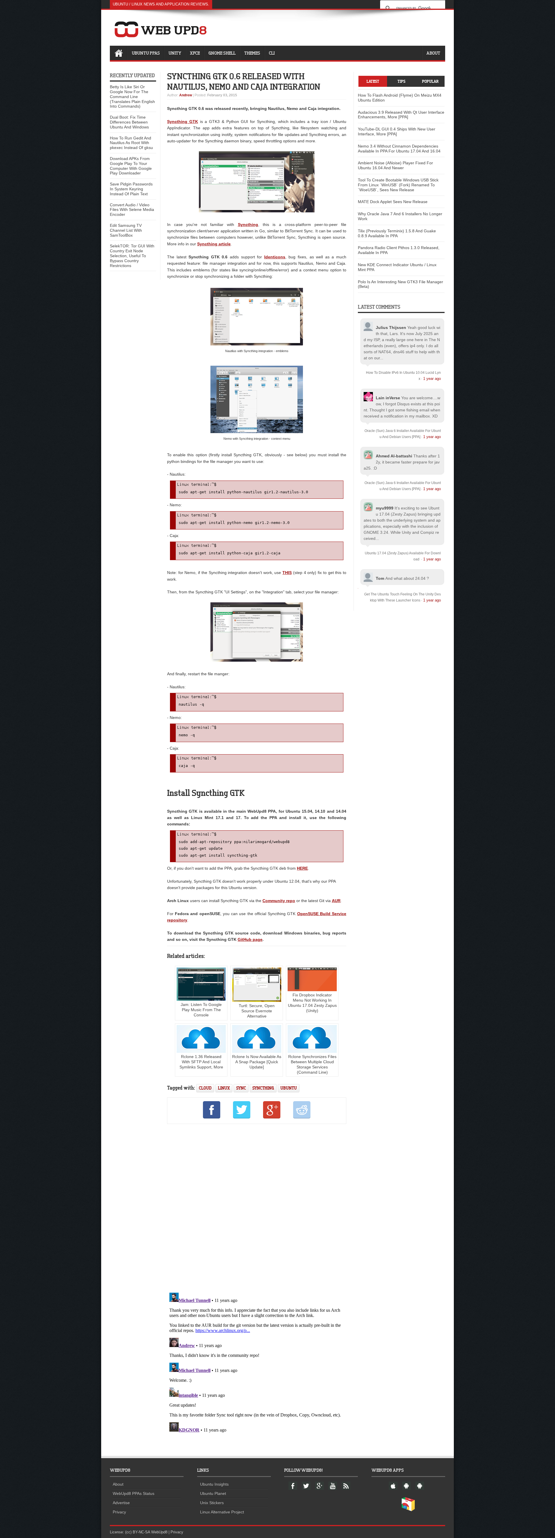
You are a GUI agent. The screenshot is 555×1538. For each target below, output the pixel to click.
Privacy (119, 1512)
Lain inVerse (388, 397)
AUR (336, 900)
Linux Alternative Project (222, 1512)
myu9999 (384, 508)
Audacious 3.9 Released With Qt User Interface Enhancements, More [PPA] (401, 114)
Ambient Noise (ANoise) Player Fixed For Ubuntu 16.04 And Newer (395, 165)
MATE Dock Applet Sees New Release (393, 201)
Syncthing (248, 224)
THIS (287, 572)
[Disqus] (256, 1207)
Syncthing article (214, 244)
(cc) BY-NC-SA (137, 1532)
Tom (380, 578)
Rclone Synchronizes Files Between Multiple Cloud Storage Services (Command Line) (312, 1064)
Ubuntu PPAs (146, 53)
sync (241, 1088)
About (433, 53)
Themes (252, 53)
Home (118, 53)
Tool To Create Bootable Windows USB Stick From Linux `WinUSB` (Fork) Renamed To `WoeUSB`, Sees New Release (398, 185)
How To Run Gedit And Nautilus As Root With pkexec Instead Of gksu (131, 143)
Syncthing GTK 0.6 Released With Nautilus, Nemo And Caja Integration (243, 81)
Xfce (195, 53)
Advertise (121, 1502)
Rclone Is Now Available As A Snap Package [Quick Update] (256, 1061)
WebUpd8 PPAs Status (133, 1493)
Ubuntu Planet (213, 1493)
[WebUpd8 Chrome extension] (408, 1510)
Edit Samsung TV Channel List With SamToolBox (126, 230)
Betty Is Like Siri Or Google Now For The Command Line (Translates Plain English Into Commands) (132, 96)
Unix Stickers (212, 1502)
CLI (272, 53)
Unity (175, 53)
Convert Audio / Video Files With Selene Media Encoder (132, 210)
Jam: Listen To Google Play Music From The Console (201, 1009)
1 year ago (432, 378)
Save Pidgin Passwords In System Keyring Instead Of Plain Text (131, 189)
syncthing (263, 1088)
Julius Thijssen (391, 327)
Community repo (278, 900)
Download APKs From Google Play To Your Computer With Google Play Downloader (131, 165)
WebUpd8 (159, 1532)
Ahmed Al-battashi (394, 456)
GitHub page (250, 939)
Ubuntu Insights (214, 1484)
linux (224, 1088)
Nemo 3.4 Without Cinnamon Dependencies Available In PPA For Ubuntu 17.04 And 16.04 (399, 148)
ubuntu (288, 1088)
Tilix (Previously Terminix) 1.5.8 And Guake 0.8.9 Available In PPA (397, 233)
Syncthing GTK (182, 121)
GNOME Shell (222, 53)
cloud (205, 1088)
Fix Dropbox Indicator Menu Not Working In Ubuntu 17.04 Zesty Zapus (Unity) (312, 1003)
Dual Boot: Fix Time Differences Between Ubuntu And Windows (129, 122)
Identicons (274, 257)
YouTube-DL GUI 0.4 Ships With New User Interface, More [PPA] (396, 131)
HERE (302, 868)
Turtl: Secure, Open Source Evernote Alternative (257, 1010)
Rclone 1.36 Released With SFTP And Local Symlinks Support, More (201, 1061)
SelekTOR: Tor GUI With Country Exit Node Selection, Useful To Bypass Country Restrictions (132, 256)
